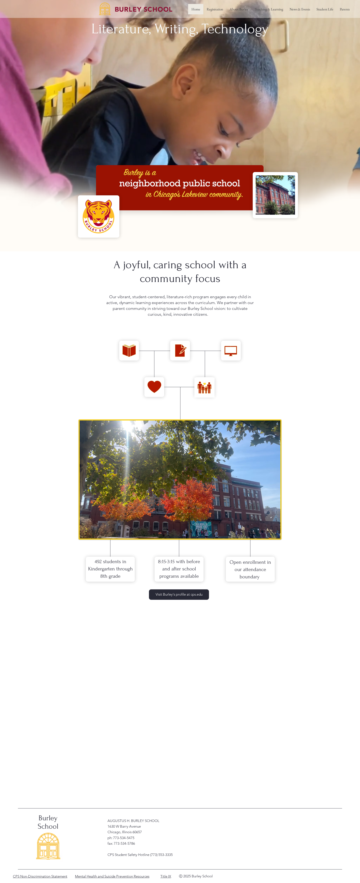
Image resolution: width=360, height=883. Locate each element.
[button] (238, 9)
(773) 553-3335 (161, 855)
